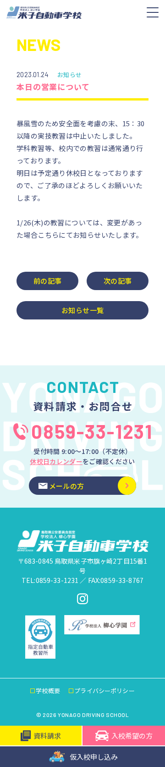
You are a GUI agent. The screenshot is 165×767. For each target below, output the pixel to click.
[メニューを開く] (152, 12)
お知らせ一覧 (82, 310)
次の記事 (118, 281)
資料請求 (47, 735)
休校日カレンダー (56, 461)
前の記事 (47, 281)
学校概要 (48, 691)
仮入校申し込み (94, 756)
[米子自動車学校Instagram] (82, 599)
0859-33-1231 (92, 431)
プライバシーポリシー (104, 691)
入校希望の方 (132, 735)
